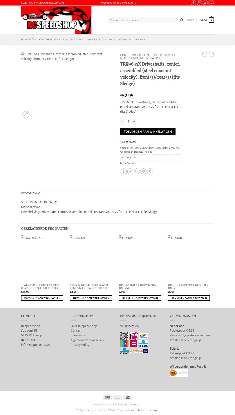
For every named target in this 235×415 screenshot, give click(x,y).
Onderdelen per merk (167, 147)
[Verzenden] (181, 20)
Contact (76, 331)
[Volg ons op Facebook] (193, 2)
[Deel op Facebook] (124, 171)
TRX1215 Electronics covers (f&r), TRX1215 (188, 286)
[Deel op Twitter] (130, 171)
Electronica (72, 39)
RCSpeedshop (102, 404)
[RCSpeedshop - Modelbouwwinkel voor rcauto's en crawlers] (62, 20)
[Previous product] (211, 54)
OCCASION (124, 39)
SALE (112, 39)
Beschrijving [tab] (30, 193)
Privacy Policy (80, 345)
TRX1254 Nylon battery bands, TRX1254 (137, 286)
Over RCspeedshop (84, 326)
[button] (189, 20)
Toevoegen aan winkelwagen (148, 132)
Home (124, 55)
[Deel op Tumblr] (150, 171)
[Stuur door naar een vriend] (137, 171)
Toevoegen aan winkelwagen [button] (42, 298)
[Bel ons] (211, 2)
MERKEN (139, 39)
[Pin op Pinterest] (143, 171)
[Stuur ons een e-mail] (205, 2)
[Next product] (204, 54)
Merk (137, 147)
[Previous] (21, 271)
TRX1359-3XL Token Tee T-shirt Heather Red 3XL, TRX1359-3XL (40, 286)
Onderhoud (95, 39)
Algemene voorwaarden (87, 340)
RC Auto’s (27, 39)
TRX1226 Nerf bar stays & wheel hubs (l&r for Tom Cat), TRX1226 (89, 286)
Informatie (78, 335)
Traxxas (147, 151)
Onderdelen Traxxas (145, 58)
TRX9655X (130, 157)
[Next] (213, 271)
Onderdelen (48, 39)
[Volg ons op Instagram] (199, 2)
